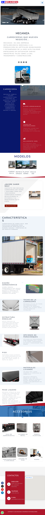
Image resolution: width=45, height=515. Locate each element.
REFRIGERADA (19, 173)
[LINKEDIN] (2, 492)
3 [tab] (6, 22)
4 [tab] (7, 22)
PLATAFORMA (26, 173)
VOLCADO (33, 173)
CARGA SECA (12, 172)
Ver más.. (5, 17)
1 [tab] (3, 22)
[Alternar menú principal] (42, 2)
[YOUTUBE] (2, 489)
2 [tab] (4, 22)
